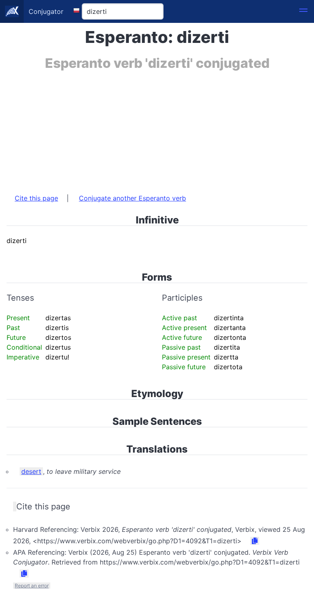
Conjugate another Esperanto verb (132, 198)
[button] (303, 11)
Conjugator (46, 11)
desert (31, 471)
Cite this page (36, 198)
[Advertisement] (157, 128)
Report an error (32, 585)
